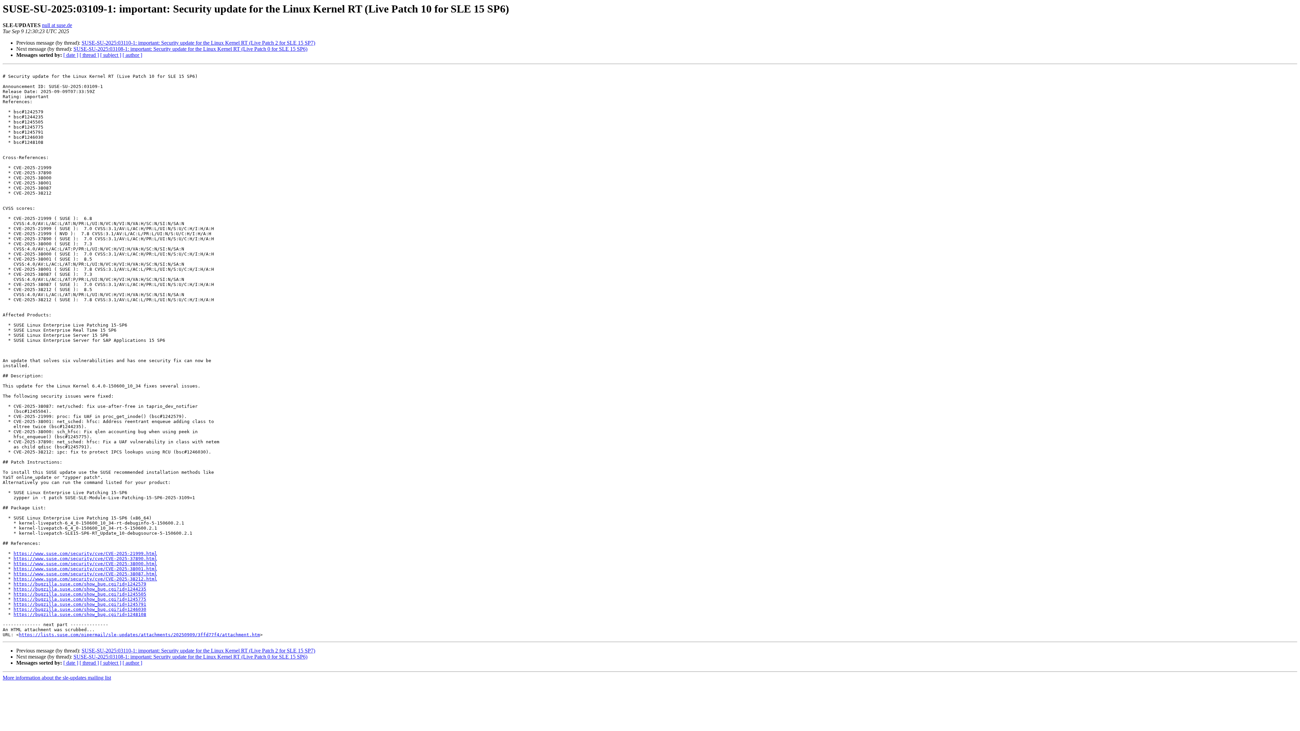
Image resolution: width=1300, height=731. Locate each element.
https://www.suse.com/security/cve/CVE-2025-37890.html (85, 558)
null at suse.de (57, 25)
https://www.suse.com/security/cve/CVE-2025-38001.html (85, 568)
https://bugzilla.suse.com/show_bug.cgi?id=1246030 (80, 609)
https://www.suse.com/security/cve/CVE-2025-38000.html (85, 563)
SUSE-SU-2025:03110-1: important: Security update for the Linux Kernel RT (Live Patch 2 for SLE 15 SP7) (198, 43)
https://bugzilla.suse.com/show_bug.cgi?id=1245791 (80, 604)
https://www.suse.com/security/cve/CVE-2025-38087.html (85, 573)
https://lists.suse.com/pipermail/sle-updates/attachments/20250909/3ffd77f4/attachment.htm (139, 634)
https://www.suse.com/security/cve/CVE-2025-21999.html (85, 553)
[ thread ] (89, 55)
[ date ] (70, 55)
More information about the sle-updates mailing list (57, 678)
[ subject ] (110, 55)
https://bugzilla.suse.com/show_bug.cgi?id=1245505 (80, 594)
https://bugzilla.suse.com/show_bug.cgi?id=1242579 (80, 583)
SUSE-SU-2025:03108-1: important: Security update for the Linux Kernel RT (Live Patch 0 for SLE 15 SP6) (190, 49)
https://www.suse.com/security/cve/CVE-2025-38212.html (85, 578)
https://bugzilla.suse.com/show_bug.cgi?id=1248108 (80, 614)
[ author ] (132, 55)
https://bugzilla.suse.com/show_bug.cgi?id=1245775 (80, 599)
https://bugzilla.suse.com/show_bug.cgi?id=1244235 (80, 589)
